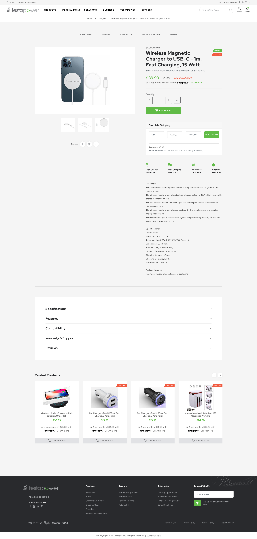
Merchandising (71, 10)
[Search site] (230, 10)
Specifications (86, 34)
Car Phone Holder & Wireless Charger (200, 414)
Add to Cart (166, 110)
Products (50, 10)
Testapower (127, 10)
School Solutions (165, 505)
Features (106, 34)
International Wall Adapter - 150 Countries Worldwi (153, 414)
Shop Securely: (35, 523)
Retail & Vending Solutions (170, 501)
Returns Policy (125, 505)
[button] (177, 100)
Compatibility (126, 34)
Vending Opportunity (167, 493)
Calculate (213, 135)
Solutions (90, 10)
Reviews (173, 34)
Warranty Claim (125, 497)
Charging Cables (93, 505)
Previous (214, 375)
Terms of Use (170, 523)
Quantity (150, 94)
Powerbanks (91, 509)
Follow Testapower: (38, 502)
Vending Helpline (126, 501)
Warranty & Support (151, 34)
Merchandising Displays (96, 513)
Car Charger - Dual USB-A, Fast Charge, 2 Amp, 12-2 (56, 414)
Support (147, 10)
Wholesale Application (168, 497)
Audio (88, 497)
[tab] (128, 309)
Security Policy (227, 523)
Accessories (91, 493)
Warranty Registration (128, 493)
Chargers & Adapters (95, 501)
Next (220, 375)
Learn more (196, 82)
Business (108, 10)
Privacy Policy (189, 523)
